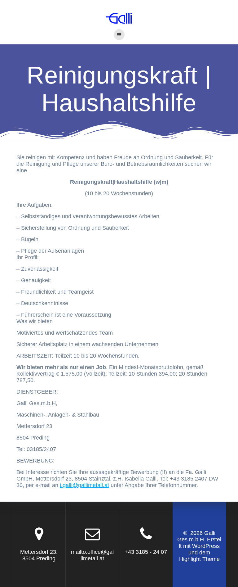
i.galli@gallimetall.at (84, 485)
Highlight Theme (199, 559)
